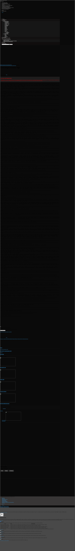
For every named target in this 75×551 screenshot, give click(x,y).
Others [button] (1, 538)
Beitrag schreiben (4, 37)
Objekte (6, 27)
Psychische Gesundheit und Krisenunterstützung (8, 502)
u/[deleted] (3, 4)
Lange (10, 65)
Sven (6, 74)
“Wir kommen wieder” (4, 2)
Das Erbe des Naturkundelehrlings (6, 8)
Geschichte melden (3, 330)
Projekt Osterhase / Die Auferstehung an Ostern (8, 7)
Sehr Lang (6, 36)
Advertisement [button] (2, 536)
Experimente (6, 22)
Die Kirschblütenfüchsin (4, 403)
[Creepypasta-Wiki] (12, 17)
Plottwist (6, 28)
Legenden (12, 65)
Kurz (5, 34)
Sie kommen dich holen (5, 3)
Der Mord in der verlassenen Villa (6, 6)
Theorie (6, 30)
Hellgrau (6, 470)
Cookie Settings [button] (2, 512)
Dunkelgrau (11, 470)
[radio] (31, 319)
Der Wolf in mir (3, 367)
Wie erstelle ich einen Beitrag (7, 39)
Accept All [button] (5, 512)
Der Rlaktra (3, 421)
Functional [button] (1, 529)
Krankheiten (6, 25)
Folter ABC (2, 379)
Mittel (5, 35)
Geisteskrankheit (7, 24)
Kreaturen (8, 65)
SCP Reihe (6, 29)
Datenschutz (3, 498)
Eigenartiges (1, 65)
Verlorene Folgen (7, 23)
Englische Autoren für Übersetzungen (8, 41)
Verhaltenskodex (4, 500)
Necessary (2, 521)
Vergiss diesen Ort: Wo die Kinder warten (7, 5)
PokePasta (8, 32)
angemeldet (4, 408)
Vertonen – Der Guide (6, 40)
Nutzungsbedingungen (4, 499)
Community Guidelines (5, 501)
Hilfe (2, 38)
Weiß (2, 470)
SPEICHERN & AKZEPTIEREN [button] (4, 540)
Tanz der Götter (3, 391)
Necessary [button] (1, 520)
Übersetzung (6, 33)
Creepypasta (3, 20)
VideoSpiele (6, 31)
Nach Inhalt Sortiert (5, 21)
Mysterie (15, 65)
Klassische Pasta (5, 65)
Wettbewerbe (3, 42)
